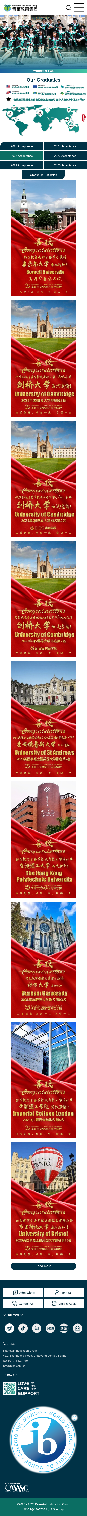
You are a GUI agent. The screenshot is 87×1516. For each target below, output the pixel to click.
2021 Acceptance (22, 165)
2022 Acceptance (65, 155)
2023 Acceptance (22, 155)
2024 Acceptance (65, 146)
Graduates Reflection (43, 174)
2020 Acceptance (65, 165)
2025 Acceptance (22, 146)
